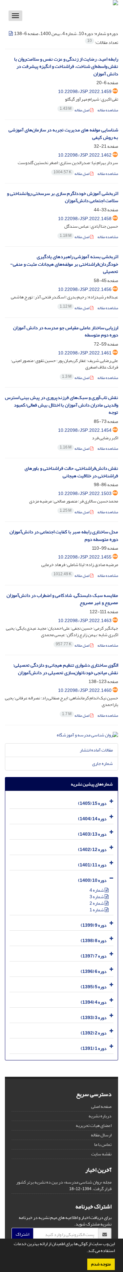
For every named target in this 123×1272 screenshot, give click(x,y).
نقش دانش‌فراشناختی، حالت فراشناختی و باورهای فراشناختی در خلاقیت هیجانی (71, 472)
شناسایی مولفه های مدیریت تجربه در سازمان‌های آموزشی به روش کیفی (63, 133)
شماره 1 (97, 909)
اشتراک (22, 1234)
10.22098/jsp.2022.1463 (85, 620)
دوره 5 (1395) (94, 986)
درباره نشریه (100, 1115)
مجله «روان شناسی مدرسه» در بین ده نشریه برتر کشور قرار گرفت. (64, 1185)
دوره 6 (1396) (94, 971)
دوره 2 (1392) (94, 1033)
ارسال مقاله (101, 1134)
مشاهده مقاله (107, 110)
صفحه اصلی (101, 1106)
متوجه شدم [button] (101, 1264)
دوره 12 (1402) (92, 849)
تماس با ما (103, 1144)
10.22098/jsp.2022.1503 (85, 493)
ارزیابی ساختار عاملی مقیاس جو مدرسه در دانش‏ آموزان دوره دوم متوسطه (65, 331)
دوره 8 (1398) (94, 940)
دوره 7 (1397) (94, 956)
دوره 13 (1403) (92, 834)
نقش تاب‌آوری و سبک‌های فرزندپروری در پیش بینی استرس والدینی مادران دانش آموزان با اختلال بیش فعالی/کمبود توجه (61, 405)
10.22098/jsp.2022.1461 (85, 353)
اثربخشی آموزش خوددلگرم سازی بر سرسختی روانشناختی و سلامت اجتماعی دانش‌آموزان (62, 197)
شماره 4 (97, 890)
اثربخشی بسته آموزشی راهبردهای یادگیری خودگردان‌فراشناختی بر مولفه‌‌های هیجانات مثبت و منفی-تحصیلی (64, 264)
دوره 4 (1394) (94, 1002)
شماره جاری (102, 763)
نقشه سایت (101, 1153)
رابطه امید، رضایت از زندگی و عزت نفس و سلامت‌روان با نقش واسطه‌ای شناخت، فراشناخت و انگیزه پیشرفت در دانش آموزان (66, 66)
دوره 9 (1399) (94, 925)
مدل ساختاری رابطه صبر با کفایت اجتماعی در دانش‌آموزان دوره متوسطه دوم (64, 535)
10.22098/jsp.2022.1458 (85, 218)
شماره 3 (97, 896)
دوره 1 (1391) (94, 1048)
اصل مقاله (75, 110)
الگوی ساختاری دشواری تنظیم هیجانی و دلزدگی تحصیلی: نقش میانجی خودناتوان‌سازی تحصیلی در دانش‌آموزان (65, 668)
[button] (85, 1251)
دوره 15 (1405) (92, 803)
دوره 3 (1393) (94, 1017)
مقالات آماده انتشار (96, 750)
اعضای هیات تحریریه (94, 1125)
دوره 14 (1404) (92, 818)
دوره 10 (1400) (92, 880)
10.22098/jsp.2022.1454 (85, 430)
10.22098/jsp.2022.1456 (85, 289)
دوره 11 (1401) (92, 865)
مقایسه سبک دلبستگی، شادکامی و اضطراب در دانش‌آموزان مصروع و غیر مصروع (62, 599)
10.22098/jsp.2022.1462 (85, 155)
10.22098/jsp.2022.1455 (85, 557)
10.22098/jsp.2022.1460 (85, 690)
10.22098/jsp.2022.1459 (85, 91)
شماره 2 (97, 903)
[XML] (11, 33)
